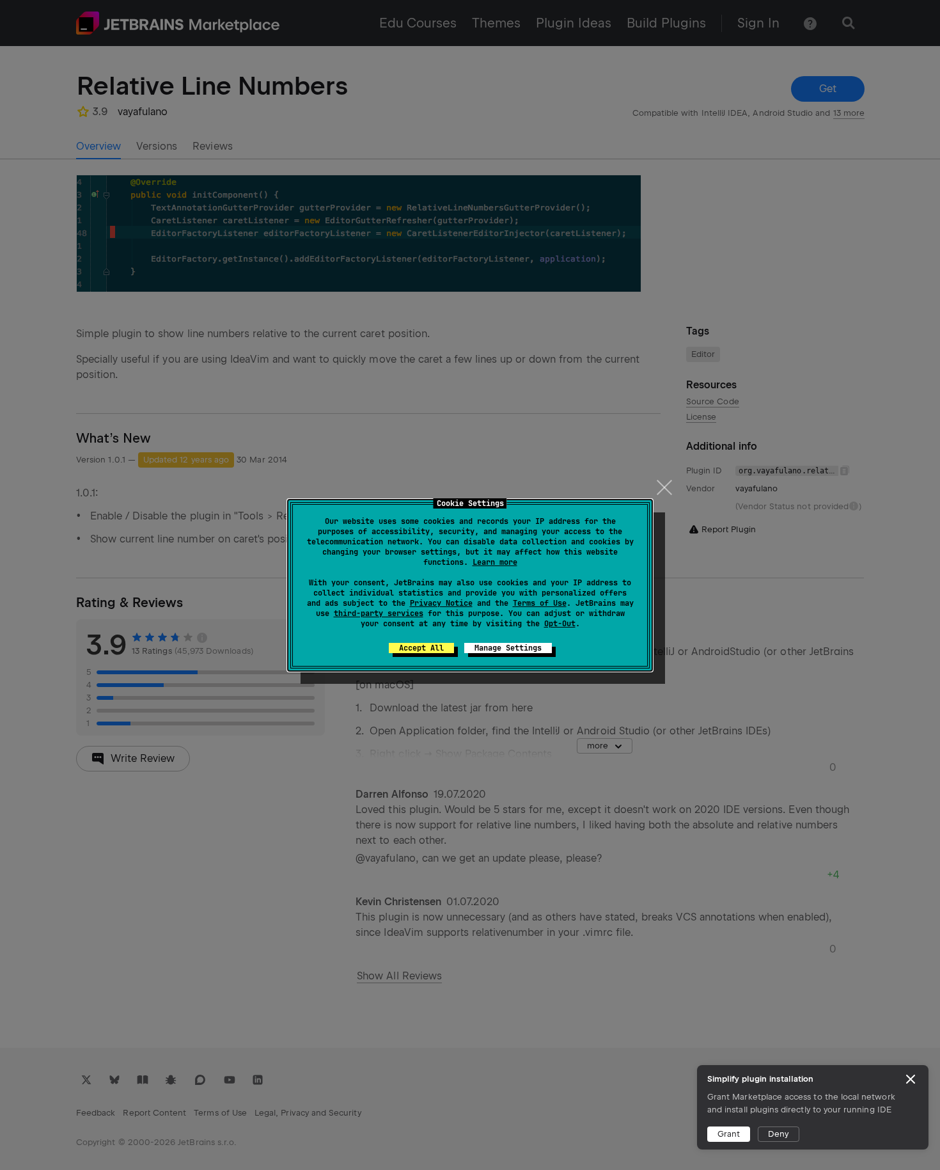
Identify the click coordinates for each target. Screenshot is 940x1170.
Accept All (421, 648)
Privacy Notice (441, 603)
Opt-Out (560, 624)
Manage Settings (508, 648)
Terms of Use (540, 603)
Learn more (495, 562)
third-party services (378, 613)
